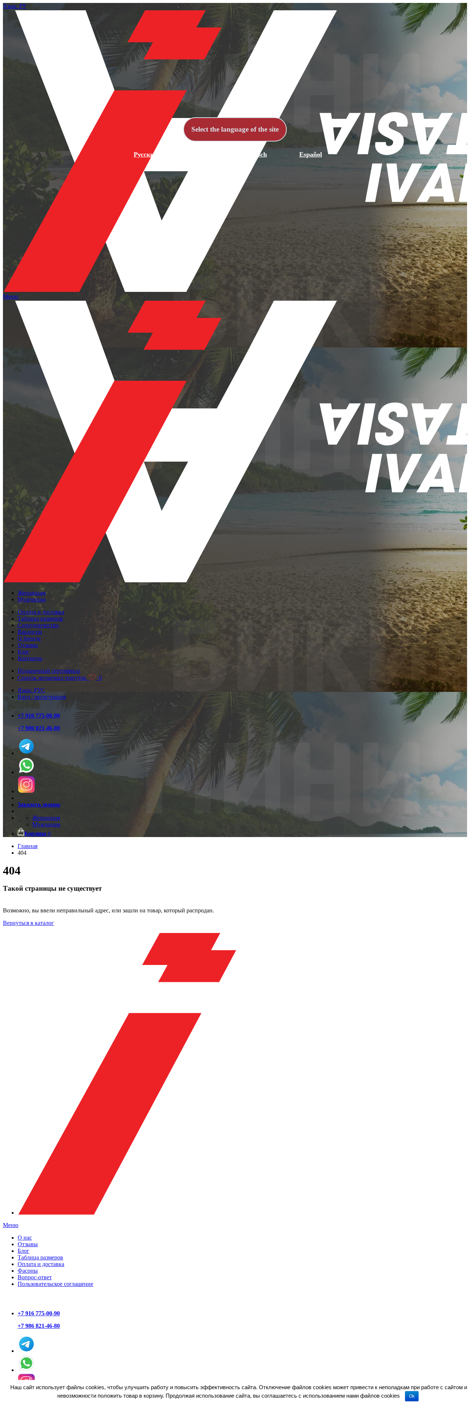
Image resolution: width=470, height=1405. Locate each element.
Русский (146, 154)
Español (310, 154)
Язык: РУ (14, 6)
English (201, 154)
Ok (412, 1396)
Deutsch (255, 154)
